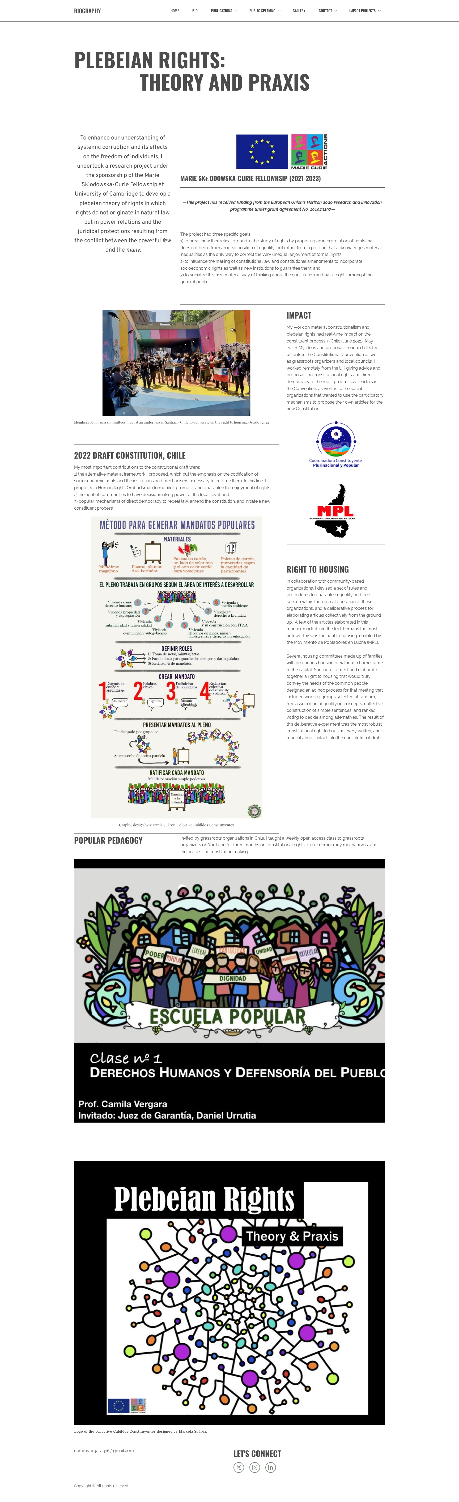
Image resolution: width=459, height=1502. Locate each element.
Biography (87, 10)
